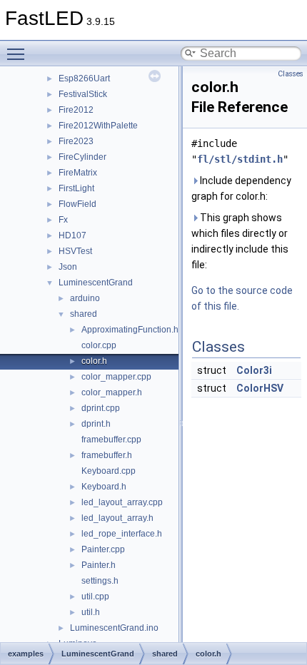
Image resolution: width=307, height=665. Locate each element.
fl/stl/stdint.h (240, 159)
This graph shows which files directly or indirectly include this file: (239, 241)
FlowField (77, 204)
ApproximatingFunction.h (129, 330)
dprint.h (96, 424)
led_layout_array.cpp (122, 502)
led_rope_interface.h (121, 534)
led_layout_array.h (117, 518)
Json (68, 267)
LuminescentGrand (96, 283)
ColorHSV (259, 388)
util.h (90, 612)
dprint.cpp (100, 408)
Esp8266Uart (84, 78)
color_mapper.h (111, 392)
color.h (94, 361)
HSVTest (75, 251)
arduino (85, 298)
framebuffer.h (106, 455)
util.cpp (95, 596)
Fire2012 (76, 110)
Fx (63, 220)
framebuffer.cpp (111, 440)
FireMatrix (78, 173)
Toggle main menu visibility (18, 53)
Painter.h (98, 565)
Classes (290, 73)
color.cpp (98, 345)
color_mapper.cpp (116, 377)
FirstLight (76, 188)
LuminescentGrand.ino (114, 628)
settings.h (100, 581)
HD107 (72, 235)
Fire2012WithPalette (98, 126)
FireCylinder (82, 157)
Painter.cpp (103, 549)
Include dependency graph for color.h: (241, 188)
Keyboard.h (103, 487)
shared (83, 314)
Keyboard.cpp (108, 471)
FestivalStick (83, 94)
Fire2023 (76, 141)
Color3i (254, 370)
